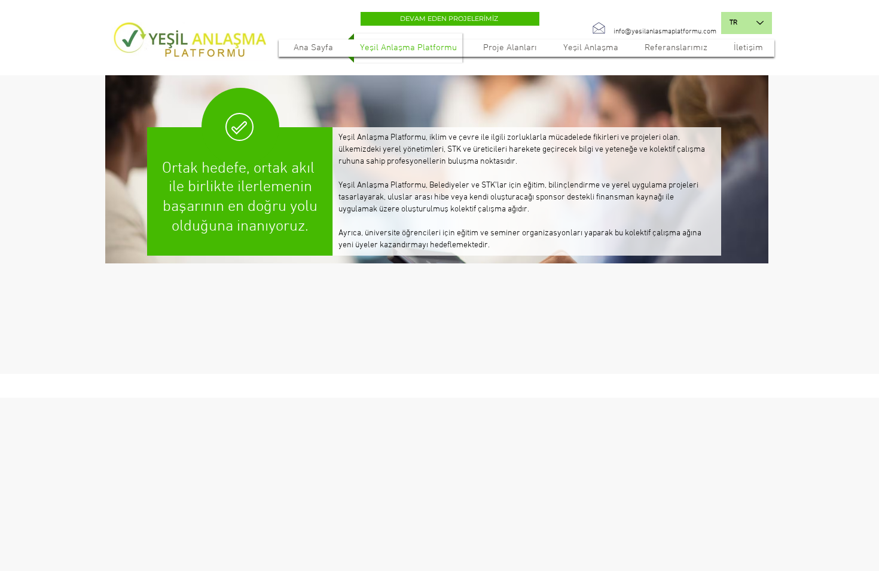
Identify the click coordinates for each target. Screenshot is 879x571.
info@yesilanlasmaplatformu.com (665, 31)
